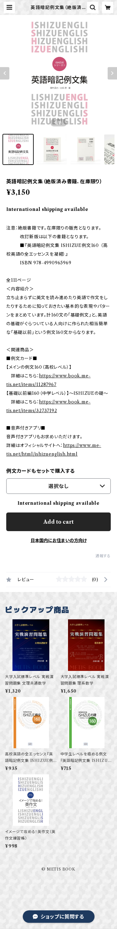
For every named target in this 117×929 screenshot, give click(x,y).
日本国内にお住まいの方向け (59, 540)
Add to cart (58, 522)
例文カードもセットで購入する (40, 471)
